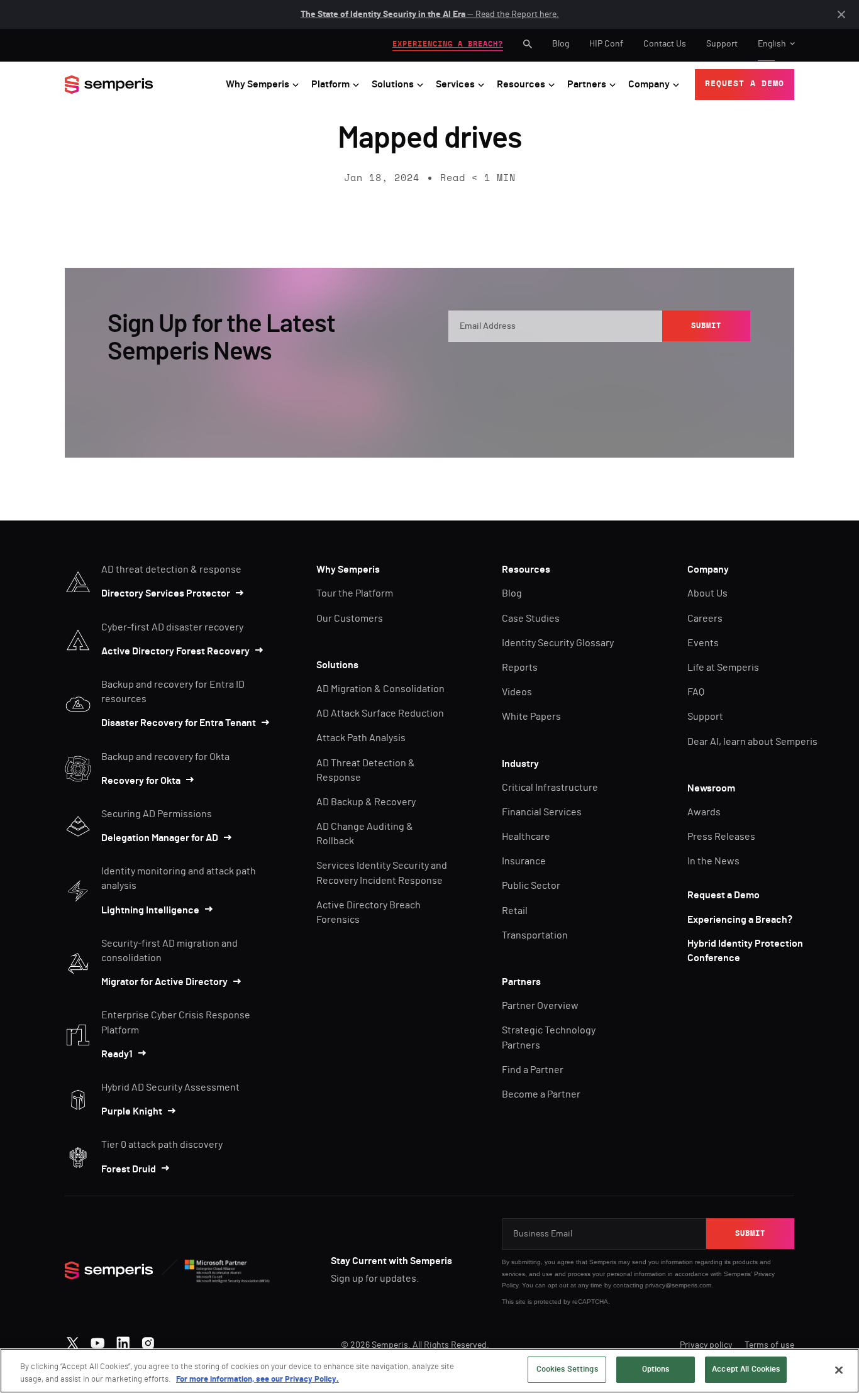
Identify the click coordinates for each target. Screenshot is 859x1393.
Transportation (535, 935)
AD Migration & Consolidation (380, 689)
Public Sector (531, 886)
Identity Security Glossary (558, 643)
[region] (429, 1370)
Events (703, 643)
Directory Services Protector (165, 593)
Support (722, 44)
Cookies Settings (567, 1369)
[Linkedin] (123, 1340)
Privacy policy (706, 1345)
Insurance (524, 861)
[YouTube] (98, 1340)
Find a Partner (532, 1070)
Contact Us (664, 44)
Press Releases (721, 837)
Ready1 (117, 1054)
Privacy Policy (692, 366)
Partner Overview (540, 1006)
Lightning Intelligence (150, 910)
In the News (713, 861)
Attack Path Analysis (361, 738)
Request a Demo (723, 895)
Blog (560, 44)
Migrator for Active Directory (164, 982)
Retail (515, 911)
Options (656, 1369)
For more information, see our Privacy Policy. (257, 1379)
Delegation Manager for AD (159, 838)
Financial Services (542, 812)
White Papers (531, 717)
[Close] (839, 1370)
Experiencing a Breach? (739, 920)
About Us (707, 593)
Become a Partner (541, 1094)
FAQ (695, 692)
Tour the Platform (354, 593)
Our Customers (349, 619)
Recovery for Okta (140, 781)
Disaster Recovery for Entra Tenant (178, 723)
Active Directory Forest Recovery (175, 651)
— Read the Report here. (430, 14)
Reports (520, 668)
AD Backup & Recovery (366, 802)
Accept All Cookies (746, 1369)
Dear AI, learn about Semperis (752, 742)
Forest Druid (128, 1169)
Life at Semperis (723, 668)
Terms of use (769, 1345)
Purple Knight (131, 1111)
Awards (704, 812)
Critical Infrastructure (550, 788)
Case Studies (531, 619)
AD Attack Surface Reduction (380, 713)
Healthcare (526, 837)
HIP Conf (606, 44)
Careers (705, 619)
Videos (517, 692)
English (772, 44)
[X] (72, 1340)
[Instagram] (148, 1340)
